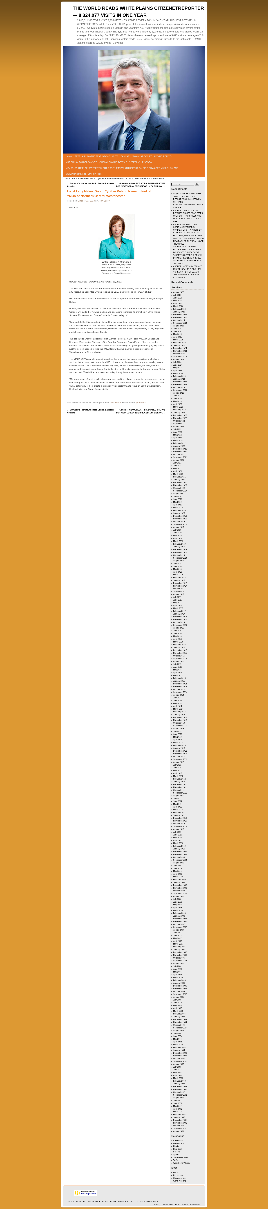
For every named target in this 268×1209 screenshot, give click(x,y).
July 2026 (177, 295)
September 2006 (180, 961)
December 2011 (180, 784)
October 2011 (179, 790)
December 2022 (180, 415)
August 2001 (178, 1131)
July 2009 (177, 866)
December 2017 (180, 583)
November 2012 (180, 754)
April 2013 (177, 740)
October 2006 (179, 958)
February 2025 (179, 343)
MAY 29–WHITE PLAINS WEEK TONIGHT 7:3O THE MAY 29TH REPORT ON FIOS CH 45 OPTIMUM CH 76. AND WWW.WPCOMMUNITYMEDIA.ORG (122, 171)
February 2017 (179, 611)
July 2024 (177, 362)
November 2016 (180, 619)
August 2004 (178, 1031)
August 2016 (178, 628)
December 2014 (180, 684)
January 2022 (179, 446)
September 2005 (180, 994)
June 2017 (177, 600)
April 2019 (177, 538)
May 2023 (177, 401)
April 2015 (177, 673)
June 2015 (177, 667)
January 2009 (179, 882)
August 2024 (178, 359)
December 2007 (180, 919)
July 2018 (177, 563)
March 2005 (178, 1011)
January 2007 (179, 949)
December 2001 (180, 1120)
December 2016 (180, 617)
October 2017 (179, 589)
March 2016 (178, 642)
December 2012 (180, 751)
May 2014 (177, 703)
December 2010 (180, 818)
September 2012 (180, 759)
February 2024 (179, 376)
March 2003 (178, 1078)
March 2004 (178, 1045)
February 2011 (179, 812)
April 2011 (177, 807)
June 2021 (177, 466)
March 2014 (178, 709)
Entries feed (178, 1175)
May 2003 (177, 1072)
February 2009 (179, 880)
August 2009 (178, 863)
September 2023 (180, 390)
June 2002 (177, 1103)
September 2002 (180, 1095)
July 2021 (177, 463)
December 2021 (180, 449)
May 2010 (177, 838)
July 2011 (177, 798)
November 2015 (180, 653)
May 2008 (177, 905)
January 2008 (179, 916)
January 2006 (179, 983)
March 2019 (178, 541)
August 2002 (178, 1098)
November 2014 (180, 687)
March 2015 (178, 675)
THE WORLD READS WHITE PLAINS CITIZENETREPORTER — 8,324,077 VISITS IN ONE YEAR (117, 1202)
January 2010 (179, 849)
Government (178, 1143)
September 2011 (180, 793)
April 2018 (177, 572)
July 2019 (177, 530)
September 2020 (180, 491)
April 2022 (177, 438)
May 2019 (177, 536)
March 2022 (178, 440)
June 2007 (177, 935)
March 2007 (178, 944)
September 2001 (180, 1128)
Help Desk (177, 1149)
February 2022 (179, 443)
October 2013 (179, 723)
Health (176, 1146)
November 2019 (180, 519)
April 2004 (177, 1042)
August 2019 (178, 527)
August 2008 (178, 896)
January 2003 (179, 1084)
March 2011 (178, 810)
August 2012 (178, 762)
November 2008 (180, 888)
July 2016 (177, 631)
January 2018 (179, 580)
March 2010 (178, 843)
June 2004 (177, 1036)
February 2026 (179, 309)
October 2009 (179, 857)
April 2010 (177, 840)
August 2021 (178, 460)
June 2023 (177, 398)
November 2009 (180, 854)
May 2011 (177, 804)
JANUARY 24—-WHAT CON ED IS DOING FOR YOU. (147, 156)
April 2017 (177, 605)
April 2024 (177, 370)
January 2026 (179, 312)
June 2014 (177, 701)
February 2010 (179, 846)
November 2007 (180, 921)
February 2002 (179, 1114)
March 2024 (178, 373)
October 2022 (179, 421)
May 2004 (177, 1039)
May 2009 (177, 871)
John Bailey (104, 201)
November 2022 (180, 418)
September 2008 (180, 893)
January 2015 (179, 681)
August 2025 (178, 326)
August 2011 (178, 796)
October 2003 (179, 1059)
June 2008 (177, 902)
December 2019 (180, 516)
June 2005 (177, 1003)
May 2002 (177, 1106)
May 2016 (177, 636)
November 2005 (180, 989)
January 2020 (179, 513)
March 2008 (178, 910)
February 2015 (179, 678)
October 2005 (179, 991)
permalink (141, 402)
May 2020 (177, 502)
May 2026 (177, 301)
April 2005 (177, 1008)
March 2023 (178, 407)
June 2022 (177, 432)
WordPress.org (179, 1181)
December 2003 (180, 1053)
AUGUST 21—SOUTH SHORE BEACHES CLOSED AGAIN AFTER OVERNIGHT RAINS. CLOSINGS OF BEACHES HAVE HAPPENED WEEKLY (188, 216)
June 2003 (177, 1070)
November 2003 (180, 1056)
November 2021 (180, 452)
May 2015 (177, 670)
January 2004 (179, 1050)
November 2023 (180, 384)
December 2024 (180, 348)
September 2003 (180, 1061)
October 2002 (179, 1092)
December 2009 (180, 852)
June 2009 (177, 868)
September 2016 (180, 625)
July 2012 (177, 765)
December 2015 (180, 650)
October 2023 (179, 387)
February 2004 (179, 1047)
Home (69, 156)
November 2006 (180, 955)
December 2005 (180, 986)
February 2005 (179, 1014)
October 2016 (179, 622)
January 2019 (179, 547)
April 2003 (177, 1075)
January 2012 (179, 782)
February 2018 (179, 577)
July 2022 (177, 429)
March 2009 (178, 877)
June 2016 (177, 633)
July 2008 (177, 899)
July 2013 (177, 731)
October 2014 (179, 689)
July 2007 (177, 933)
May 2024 (177, 368)
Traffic (175, 1160)
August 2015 (178, 661)
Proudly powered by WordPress (167, 1204)
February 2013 (179, 745)
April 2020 (177, 505)
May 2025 (177, 334)
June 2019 (177, 533)
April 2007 (177, 941)
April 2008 (177, 907)
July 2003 (177, 1067)
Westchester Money (181, 1163)
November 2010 (180, 821)
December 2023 (180, 382)
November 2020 (180, 485)
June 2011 (177, 801)
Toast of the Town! (180, 1157)
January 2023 (179, 412)
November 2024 (180, 351)
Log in (176, 1172)
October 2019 (179, 522)
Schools (176, 1152)
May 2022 (177, 435)
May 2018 (177, 569)
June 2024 (177, 365)
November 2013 (180, 720)
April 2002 (177, 1109)
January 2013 (179, 748)
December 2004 (180, 1019)
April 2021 (177, 471)
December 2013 (180, 717)
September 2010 (180, 826)
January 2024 (179, 379)
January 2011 (179, 815)
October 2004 (179, 1025)
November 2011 (180, 787)
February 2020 (179, 510)
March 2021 (178, 474)
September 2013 (180, 726)
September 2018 (180, 558)
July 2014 (177, 698)
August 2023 (178, 393)
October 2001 (179, 1126)
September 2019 (180, 524)
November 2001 (180, 1123)
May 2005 (177, 1005)
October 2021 (179, 454)
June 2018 (177, 566)
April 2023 (177, 404)
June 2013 (177, 734)
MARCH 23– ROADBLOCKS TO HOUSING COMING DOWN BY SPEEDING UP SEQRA (109, 162)
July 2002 (177, 1100)
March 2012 (178, 776)
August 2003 (178, 1064)
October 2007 (179, 924)
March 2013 (178, 742)
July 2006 (177, 966)
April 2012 (177, 773)
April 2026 (177, 303)
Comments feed (180, 1178)
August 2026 (178, 292)
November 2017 (180, 586)
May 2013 (177, 737)
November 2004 (180, 1022)
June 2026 (177, 298)
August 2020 (178, 494)
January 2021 (179, 480)
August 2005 (178, 997)
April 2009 (177, 874)
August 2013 (178, 728)
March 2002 (178, 1112)
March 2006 (178, 977)
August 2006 (178, 963)
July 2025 (177, 329)
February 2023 (179, 410)
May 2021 (177, 468)
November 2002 (180, 1089)
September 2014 (180, 692)
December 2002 (180, 1086)
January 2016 (179, 647)
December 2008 (180, 885)
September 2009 (180, 860)
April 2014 (177, 706)
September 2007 (180, 927)
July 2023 (177, 396)
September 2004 (180, 1028)
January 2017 (179, 614)
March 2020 (178, 508)
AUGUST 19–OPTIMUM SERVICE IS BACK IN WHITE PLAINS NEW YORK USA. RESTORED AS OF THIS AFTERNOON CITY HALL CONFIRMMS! (187, 272)
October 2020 (179, 488)
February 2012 (179, 779)
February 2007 (179, 947)
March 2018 (178, 575)
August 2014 (178, 695)
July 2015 (177, 664)
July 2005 (177, 1000)
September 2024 (180, 357)
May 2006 (177, 972)
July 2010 (177, 832)
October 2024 (179, 354)
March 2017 (178, 608)
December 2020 (180, 482)
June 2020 (177, 499)
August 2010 (178, 829)
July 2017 (177, 597)
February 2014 (179, 712)
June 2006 (177, 969)
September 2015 (180, 659)
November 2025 (180, 317)
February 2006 (179, 980)
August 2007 (178, 930)
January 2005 (179, 1017)
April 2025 (177, 337)
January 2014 (179, 714)
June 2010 (177, 835)
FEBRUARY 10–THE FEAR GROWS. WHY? (96, 156)
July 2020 (177, 496)
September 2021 (180, 457)
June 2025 (177, 331)
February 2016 (179, 645)
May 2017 (177, 603)
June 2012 (177, 768)
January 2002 (179, 1117)
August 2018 (178, 561)
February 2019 (179, 544)
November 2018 (180, 552)
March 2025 (178, 340)
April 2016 (177, 639)
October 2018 (179, 555)
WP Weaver (195, 1204)
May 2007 (177, 938)
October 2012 (179, 756)
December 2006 (180, 952)
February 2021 (179, 477)
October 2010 (179, 824)
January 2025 (179, 345)
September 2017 (180, 591)
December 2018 (180, 549)
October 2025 (179, 320)
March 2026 (178, 306)
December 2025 (180, 315)
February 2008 (179, 913)
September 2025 (180, 323)
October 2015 (179, 656)
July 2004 (177, 1033)
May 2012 (177, 770)
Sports (176, 1155)
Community (178, 1141)
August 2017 (178, 594)
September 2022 (180, 424)
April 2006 (177, 975)
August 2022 (178, 426)
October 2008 (179, 891)
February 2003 (179, 1081)
